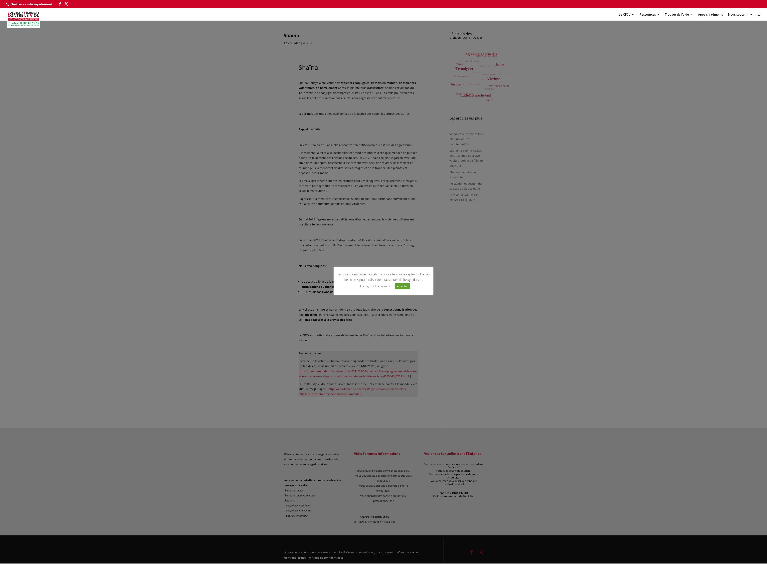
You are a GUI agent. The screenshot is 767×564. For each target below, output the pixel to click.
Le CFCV (624, 14)
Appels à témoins (710, 14)
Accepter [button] (402, 286)
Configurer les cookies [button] (375, 286)
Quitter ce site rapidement (31, 4)
